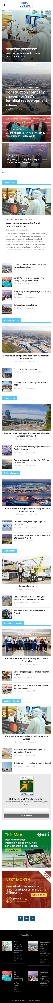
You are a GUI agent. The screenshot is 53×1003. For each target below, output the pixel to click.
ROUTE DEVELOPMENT (19, 129)
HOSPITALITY (26, 49)
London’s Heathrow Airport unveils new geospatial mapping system (26, 509)
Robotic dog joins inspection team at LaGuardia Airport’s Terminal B (26, 434)
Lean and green (26, 586)
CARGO (9, 155)
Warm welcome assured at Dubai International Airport (23, 55)
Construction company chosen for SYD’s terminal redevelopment (26, 96)
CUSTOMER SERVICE (13, 49)
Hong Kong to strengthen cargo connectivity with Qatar (22, 161)
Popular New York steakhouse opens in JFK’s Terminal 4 (26, 659)
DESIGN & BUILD (11, 88)
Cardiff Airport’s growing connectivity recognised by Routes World (25, 134)
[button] (2, 172)
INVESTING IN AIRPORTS (26, 88)
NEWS (34, 49)
